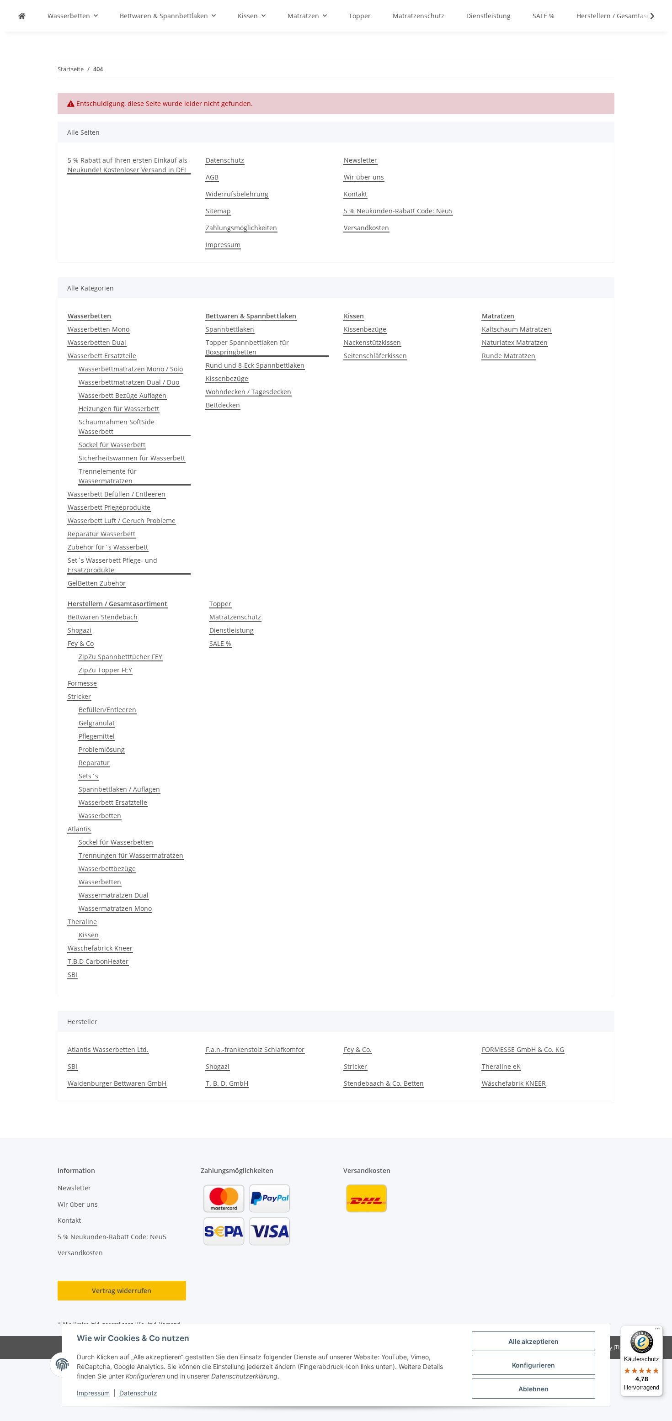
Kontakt (355, 194)
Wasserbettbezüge (107, 868)
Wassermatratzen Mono (115, 908)
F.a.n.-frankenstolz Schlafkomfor (255, 1049)
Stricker (79, 696)
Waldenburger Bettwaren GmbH (117, 1083)
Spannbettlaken (230, 329)
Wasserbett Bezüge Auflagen (122, 395)
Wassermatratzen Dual (114, 895)
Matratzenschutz (235, 617)
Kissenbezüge (227, 378)
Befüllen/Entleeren (107, 709)
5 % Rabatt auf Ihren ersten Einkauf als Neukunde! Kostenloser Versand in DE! (127, 165)
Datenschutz (138, 1393)
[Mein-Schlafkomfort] (22, 16)
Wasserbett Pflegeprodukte (109, 507)
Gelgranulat (97, 722)
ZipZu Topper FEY (105, 670)
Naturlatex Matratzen (515, 342)
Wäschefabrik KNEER (514, 1083)
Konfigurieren (533, 1365)
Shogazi (79, 630)
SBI (72, 974)
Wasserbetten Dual (97, 342)
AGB (212, 177)
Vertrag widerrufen (121, 1290)
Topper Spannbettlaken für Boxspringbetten (247, 347)
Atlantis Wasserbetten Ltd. (108, 1049)
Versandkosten (366, 227)
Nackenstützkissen (372, 342)
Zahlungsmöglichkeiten (241, 227)
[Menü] (657, 1331)
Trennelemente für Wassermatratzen (108, 476)
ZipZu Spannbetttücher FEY (120, 656)
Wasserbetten (100, 815)
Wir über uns (364, 177)
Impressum (93, 1393)
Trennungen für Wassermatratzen (131, 855)
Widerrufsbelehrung (237, 194)
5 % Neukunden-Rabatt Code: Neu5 (398, 210)
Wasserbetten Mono (98, 329)
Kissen (89, 934)
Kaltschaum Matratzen (516, 329)
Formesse (82, 683)
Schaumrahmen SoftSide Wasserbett (117, 426)
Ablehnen (533, 1389)
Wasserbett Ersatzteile (102, 355)
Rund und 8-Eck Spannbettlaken (255, 365)
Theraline (82, 921)
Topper (220, 603)
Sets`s (88, 775)
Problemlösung (102, 749)
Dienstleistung (231, 630)
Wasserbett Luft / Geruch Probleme (122, 520)
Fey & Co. (358, 1049)
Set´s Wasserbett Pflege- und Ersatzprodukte (112, 565)
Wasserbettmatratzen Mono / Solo (131, 368)
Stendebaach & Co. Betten (384, 1083)
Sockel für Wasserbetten (116, 842)
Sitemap (218, 210)
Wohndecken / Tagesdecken (248, 391)
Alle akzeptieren (533, 1341)
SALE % (220, 643)
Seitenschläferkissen (375, 355)
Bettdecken (223, 405)
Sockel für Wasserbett (112, 444)
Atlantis (79, 828)
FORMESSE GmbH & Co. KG (523, 1049)
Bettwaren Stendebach (103, 617)
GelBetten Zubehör (97, 583)
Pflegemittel (97, 736)
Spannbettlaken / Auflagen (119, 789)
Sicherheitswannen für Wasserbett (132, 458)
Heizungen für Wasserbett (119, 408)
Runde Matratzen (508, 355)
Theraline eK (501, 1066)
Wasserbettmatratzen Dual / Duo (129, 382)
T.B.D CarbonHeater (98, 961)
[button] (646, 16)
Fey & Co (81, 643)
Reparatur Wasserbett (101, 533)
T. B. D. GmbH (227, 1083)
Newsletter (360, 160)
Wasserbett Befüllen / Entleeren (116, 494)
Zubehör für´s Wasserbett (108, 547)
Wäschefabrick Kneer (100, 948)
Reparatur (94, 762)
